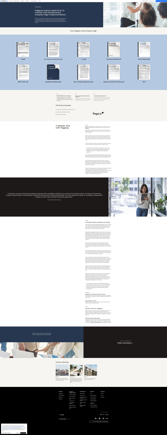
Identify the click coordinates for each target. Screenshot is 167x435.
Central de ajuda (82, 393)
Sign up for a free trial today (96, 322)
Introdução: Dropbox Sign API (83, 406)
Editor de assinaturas (72, 405)
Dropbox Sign (61, 393)
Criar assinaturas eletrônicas (71, 403)
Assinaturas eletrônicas (72, 394)
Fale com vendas (82, 395)
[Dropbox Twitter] (59, 414)
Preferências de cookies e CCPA (83, 400)
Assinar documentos (72, 396)
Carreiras (102, 393)
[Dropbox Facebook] (61, 414)
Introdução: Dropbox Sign (83, 403)
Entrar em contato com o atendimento (83, 397)
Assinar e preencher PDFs (72, 398)
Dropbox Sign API (61, 395)
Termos (102, 395)
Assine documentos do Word (72, 407)
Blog (91, 393)
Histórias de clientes (93, 395)
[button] (14, 1)
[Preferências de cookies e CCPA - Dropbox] (14, 429)
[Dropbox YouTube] (63, 414)
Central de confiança (93, 400)
